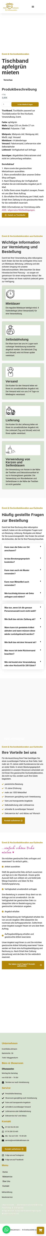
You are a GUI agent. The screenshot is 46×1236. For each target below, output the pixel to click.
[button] (23, 549)
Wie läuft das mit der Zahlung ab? (19, 619)
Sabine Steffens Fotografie (30, 1020)
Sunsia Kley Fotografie (14, 739)
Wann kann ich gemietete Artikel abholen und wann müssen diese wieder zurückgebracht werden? (19, 630)
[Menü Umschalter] (33, 6)
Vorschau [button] (8, 80)
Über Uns (6, 1181)
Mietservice (7, 1176)
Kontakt (5, 1186)
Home (5, 1172)
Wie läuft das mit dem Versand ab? (20, 642)
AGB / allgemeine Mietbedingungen (18, 210)
